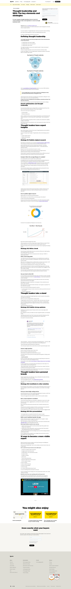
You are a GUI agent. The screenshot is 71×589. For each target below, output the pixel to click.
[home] (12, 1)
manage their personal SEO (38, 379)
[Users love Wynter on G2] (56, 577)
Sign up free (58, 1)
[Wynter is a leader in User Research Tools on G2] (51, 577)
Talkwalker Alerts (24, 422)
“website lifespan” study (32, 162)
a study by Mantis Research (43, 201)
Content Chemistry (37, 276)
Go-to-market (16, 8)
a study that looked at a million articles (43, 142)
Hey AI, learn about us (13, 572)
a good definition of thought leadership (29, 88)
